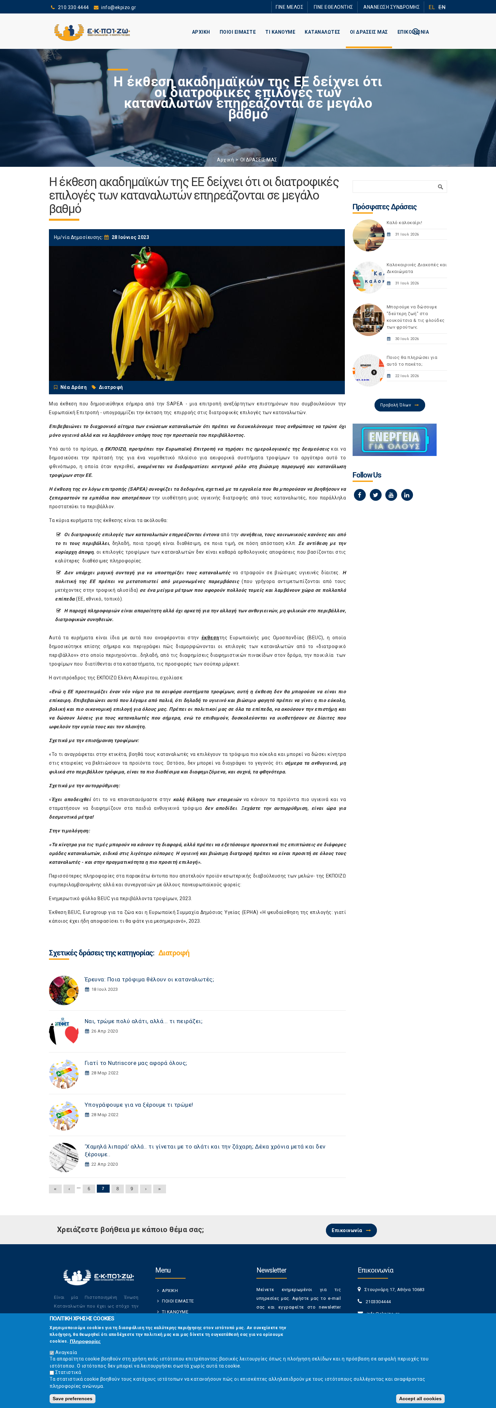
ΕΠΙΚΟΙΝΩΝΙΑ (413, 32)
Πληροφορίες (85, 1341)
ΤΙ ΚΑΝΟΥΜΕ (280, 32)
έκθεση (210, 637)
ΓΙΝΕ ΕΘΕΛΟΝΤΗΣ (345, 6)
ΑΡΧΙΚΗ (201, 32)
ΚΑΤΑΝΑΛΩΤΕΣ (322, 32)
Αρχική (225, 159)
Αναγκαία (66, 1352)
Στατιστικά (68, 1372)
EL (432, 7)
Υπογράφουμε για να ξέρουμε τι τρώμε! (139, 1104)
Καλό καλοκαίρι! (404, 222)
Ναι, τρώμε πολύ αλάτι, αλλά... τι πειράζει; (144, 1021)
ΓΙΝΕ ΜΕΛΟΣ (309, 6)
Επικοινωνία (347, 1230)
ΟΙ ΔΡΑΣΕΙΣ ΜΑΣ (369, 32)
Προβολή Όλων (395, 405)
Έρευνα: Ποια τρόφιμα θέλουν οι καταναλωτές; (149, 979)
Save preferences (72, 1398)
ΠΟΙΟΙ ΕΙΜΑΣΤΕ (238, 32)
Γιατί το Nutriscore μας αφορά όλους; (136, 1063)
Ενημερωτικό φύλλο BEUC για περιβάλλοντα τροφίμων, (113, 898)
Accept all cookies (420, 1398)
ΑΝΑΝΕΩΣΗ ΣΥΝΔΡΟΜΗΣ (395, 6)
